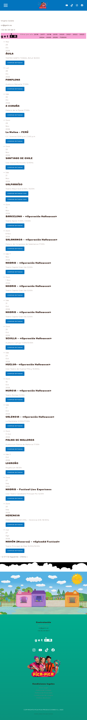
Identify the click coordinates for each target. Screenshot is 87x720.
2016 (36, 34)
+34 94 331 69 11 (8, 30)
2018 (49, 34)
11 (6, 557)
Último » (24, 557)
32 (8, 557)
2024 (41, 37)
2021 (68, 34)
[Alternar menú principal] (5, 5)
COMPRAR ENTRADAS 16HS (17, 199)
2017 (42, 34)
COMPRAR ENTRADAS (15, 62)
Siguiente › (15, 557)
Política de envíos (43, 698)
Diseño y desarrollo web (41, 713)
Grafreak (50, 713)
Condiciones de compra (43, 695)
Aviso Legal (43, 688)
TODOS (63, 37)
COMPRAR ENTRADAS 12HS (17, 193)
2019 (55, 34)
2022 (75, 34)
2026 (55, 37)
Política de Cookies (43, 690)
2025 (48, 37)
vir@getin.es (6, 25)
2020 (62, 34)
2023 (82, 34)
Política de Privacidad (43, 693)
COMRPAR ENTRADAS (15, 141)
